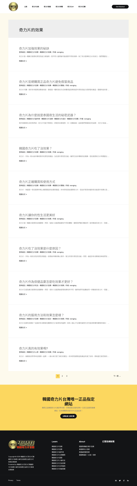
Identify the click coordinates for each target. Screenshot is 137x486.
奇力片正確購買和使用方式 (37, 182)
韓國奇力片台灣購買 (58, 455)
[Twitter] (120, 480)
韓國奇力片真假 (57, 458)
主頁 (25, 6)
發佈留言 (22, 52)
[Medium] (116, 480)
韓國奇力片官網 (32, 52)
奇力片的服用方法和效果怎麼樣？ (41, 315)
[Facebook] (124, 480)
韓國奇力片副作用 (33, 119)
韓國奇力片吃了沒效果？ (35, 148)
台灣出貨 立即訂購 (68, 416)
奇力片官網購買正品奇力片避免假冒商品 (46, 82)
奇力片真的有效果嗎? (33, 348)
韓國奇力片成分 (60, 119)
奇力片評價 (59, 6)
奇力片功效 (35, 6)
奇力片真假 (47, 6)
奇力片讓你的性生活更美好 (37, 215)
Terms (18, 480)
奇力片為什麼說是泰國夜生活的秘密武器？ (47, 115)
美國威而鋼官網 (84, 452)
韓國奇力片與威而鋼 (58, 469)
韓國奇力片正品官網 (58, 463)
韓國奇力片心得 (32, 352)
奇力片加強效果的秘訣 (34, 48)
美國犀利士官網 (84, 449)
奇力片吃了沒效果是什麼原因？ (40, 248)
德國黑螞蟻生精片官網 (86, 446)
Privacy (10, 480)
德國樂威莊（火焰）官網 (87, 455)
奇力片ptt (70, 6)
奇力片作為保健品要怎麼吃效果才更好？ (46, 282)
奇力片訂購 (81, 6)
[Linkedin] (128, 480)
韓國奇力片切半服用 (58, 466)
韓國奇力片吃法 (32, 285)
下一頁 (117, 376)
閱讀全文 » (23, 61)
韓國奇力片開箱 (58, 85)
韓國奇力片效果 (45, 52)
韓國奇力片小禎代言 (58, 460)
